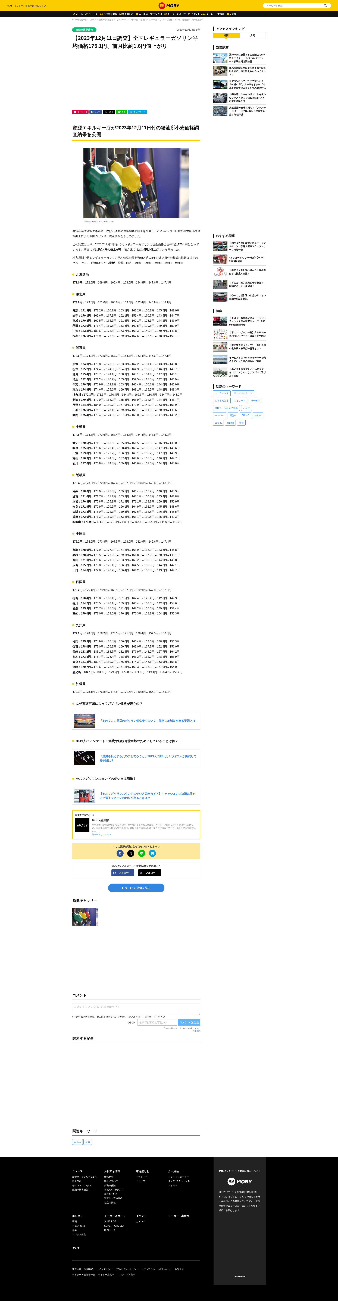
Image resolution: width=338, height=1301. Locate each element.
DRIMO (245, 415)
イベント (195, 14)
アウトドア (142, 1177)
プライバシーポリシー (126, 1269)
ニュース (93, 14)
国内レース (110, 1230)
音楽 (74, 1230)
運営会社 (76, 1269)
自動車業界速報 (106, 19)
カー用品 (143, 14)
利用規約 (196, 1031)
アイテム (172, 1185)
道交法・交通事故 (113, 1198)
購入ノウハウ (111, 1181)
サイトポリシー (104, 1269)
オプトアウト (148, 1269)
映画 (74, 1221)
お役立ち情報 (110, 14)
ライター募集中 (106, 1274)
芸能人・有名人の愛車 (226, 408)
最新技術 (76, 1181)
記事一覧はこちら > (101, 834)
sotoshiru (219, 415)
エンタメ (157, 14)
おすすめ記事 (222, 400)
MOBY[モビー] (79, 19)
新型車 (233, 415)
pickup (77, 1142)
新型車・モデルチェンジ (84, 1177)
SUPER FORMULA (114, 1226)
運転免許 (108, 1177)
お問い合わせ (165, 1269)
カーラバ (255, 400)
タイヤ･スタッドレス (179, 1181)
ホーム (79, 14)
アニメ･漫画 (78, 1226)
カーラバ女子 (222, 393)
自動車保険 (110, 1185)
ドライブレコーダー (178, 1177)
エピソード (239, 400)
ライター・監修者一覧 (83, 1274)
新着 (87, 1142)
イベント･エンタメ (82, 1185)
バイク (246, 408)
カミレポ (140, 1221)
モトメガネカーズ (243, 393)
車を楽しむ (128, 14)
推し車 (258, 415)
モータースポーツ (176, 14)
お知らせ (179, 1269)
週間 (226, 35)
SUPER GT (110, 1221)
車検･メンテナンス (114, 1189)
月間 (252, 35)
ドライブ (140, 1181)
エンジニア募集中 (126, 1274)
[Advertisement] (136, 80)
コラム (218, 422)
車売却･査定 (110, 1194)
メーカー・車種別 (215, 14)
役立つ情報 (110, 1202)
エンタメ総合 (79, 1234)
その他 (232, 14)
